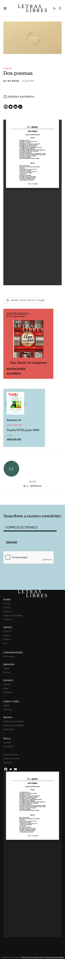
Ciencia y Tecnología (12, 615)
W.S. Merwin (32, 486)
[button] (6, 8)
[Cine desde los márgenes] (28, 340)
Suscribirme (8, 746)
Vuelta (7, 68)
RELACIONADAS (14, 499)
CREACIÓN (8, 664)
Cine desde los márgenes (28, 363)
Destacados (8, 729)
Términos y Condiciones (32, 957)
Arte (5, 643)
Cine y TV (7, 631)
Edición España (16, 368)
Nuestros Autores (11, 758)
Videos (6, 705)
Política (6, 607)
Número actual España (13, 725)
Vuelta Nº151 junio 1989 (23, 430)
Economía (7, 611)
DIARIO (7, 599)
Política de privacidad (54, 957)
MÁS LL (7, 738)
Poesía (6, 668)
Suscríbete (14, 373)
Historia (6, 684)
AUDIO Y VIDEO (11, 701)
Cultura (6, 603)
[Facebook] (6, 107)
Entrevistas (8, 656)
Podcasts (7, 709)
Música (6, 639)
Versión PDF (14, 439)
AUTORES (43, 499)
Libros (6, 635)
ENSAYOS (8, 680)
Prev (7, 343)
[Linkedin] (15, 107)
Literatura (7, 619)
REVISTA (7, 717)
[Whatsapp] (20, 107)
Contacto (7, 762)
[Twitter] (10, 107)
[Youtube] (15, 769)
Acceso (6, 742)
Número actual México (13, 721)
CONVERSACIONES (13, 652)
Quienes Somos (10, 754)
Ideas (5, 688)
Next (49, 343)
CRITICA (7, 627)
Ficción (6, 672)
